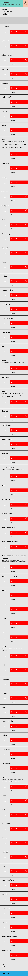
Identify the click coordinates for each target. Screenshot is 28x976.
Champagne (6, 234)
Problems (5, 14)
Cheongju (5, 248)
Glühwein (5, 377)
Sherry (4, 838)
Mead (3, 485)
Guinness (5, 391)
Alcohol (13, 36)
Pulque (4, 693)
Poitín (3, 646)
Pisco (3, 632)
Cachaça (4, 191)
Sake (3, 796)
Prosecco (5, 679)
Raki (3, 707)
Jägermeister (7, 439)
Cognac (4, 276)
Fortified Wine (7, 318)
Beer (3, 139)
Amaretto (5, 83)
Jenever (4, 453)
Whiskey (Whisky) (9, 936)
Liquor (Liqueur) (8, 467)
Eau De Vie (5, 304)
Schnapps (5, 824)
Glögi (3, 360)
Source (6, 32)
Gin (2, 346)
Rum (3, 777)
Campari (5, 206)
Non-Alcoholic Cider (9, 542)
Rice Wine (5, 749)
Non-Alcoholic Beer (9, 528)
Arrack (4, 111)
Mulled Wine (6, 513)
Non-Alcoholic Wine (9, 576)
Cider (3, 262)
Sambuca (5, 810)
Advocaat (5, 41)
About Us (5, 973)
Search (4, 9)
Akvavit (4, 69)
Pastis (4, 604)
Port (3, 665)
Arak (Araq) (6, 97)
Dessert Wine (7, 290)
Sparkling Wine (8, 880)
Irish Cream (6, 425)
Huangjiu (5, 411)
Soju (3, 866)
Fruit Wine (5, 332)
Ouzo (3, 590)
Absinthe (5, 27)
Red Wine (5, 735)
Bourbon (5, 163)
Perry (3, 618)
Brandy (4, 177)
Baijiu (3, 125)
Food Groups (6, 12)
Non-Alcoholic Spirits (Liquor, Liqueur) (13, 557)
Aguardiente (6, 55)
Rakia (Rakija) (7, 721)
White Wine (6, 950)
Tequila (4, 894)
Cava (3, 220)
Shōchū (4, 852)
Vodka (4, 922)
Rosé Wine (5, 763)
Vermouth (5, 908)
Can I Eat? (5, 2)
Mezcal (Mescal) (8, 499)
